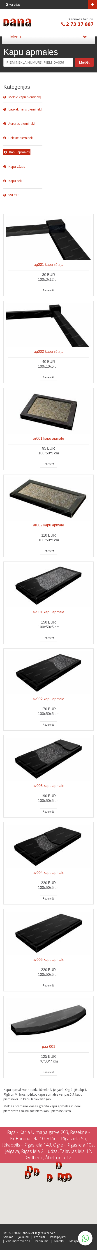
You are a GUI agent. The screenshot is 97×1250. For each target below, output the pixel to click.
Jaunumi (23, 1237)
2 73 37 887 (80, 23)
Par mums (41, 1241)
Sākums (8, 1237)
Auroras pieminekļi (21, 123)
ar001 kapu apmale (48, 438)
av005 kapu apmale (48, 960)
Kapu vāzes (16, 166)
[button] (65, 1178)
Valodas (15, 4)
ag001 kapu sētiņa (48, 264)
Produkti (39, 1237)
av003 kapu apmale (48, 786)
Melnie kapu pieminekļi (25, 97)
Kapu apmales (19, 152)
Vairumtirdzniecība (18, 1241)
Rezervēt (48, 290)
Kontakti (59, 1241)
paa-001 (48, 1046)
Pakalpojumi (58, 1237)
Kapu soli (15, 181)
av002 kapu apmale (48, 699)
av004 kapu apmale (48, 873)
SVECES (13, 195)
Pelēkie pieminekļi (21, 138)
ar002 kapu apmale (48, 525)
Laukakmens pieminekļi (25, 109)
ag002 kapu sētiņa (48, 351)
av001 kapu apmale (48, 612)
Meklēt (84, 62)
